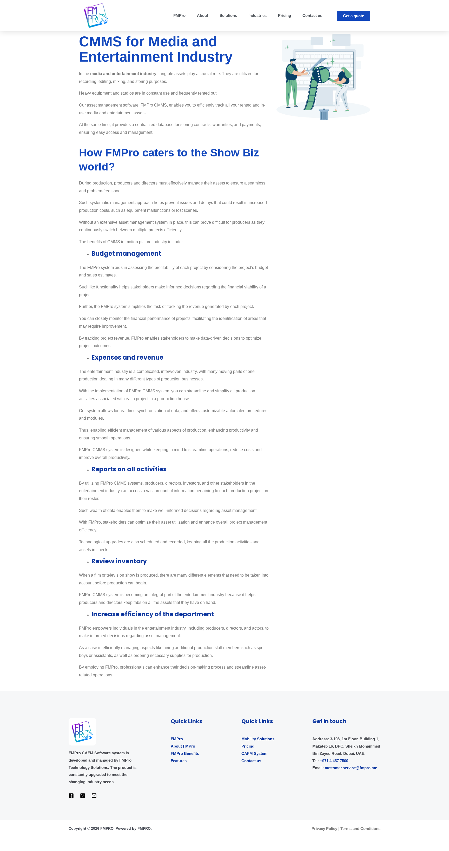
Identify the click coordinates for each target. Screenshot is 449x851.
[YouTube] (94, 795)
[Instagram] (82, 795)
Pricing (284, 15)
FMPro (179, 15)
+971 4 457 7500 (334, 760)
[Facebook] (71, 795)
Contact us (312, 15)
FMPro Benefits (185, 753)
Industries (257, 15)
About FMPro (183, 746)
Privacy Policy (324, 828)
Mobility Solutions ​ (258, 739)
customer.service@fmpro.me (351, 768)
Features (179, 760)
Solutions (228, 15)
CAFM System (254, 753)
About (202, 15)
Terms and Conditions (360, 828)
